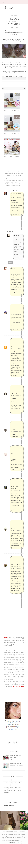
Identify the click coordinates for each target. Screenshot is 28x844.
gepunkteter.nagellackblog (16, 565)
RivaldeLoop (14, 785)
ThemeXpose (11, 831)
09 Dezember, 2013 (16, 568)
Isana (20, 782)
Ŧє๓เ (12, 454)
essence (9, 780)
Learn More (11, 842)
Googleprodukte (8, 645)
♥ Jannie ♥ (14, 393)
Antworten (21, 222)
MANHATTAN (6, 785)
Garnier (6, 787)
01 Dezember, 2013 (16, 197)
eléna (13, 429)
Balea (15, 782)
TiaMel (16, 235)
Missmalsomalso (16, 194)
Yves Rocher (18, 787)
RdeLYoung (15, 780)
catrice (6, 782)
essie (11, 782)
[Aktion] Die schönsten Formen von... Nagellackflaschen (15, 757)
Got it (19, 842)
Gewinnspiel (14, 15)
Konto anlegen (16, 652)
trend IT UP (6, 792)
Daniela (14, 269)
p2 (4, 780)
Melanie (14, 528)
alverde (10, 790)
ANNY (15, 790)
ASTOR (19, 790)
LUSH (5, 790)
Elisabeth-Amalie (15, 487)
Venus (13, 346)
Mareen (13, 312)
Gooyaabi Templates (22, 831)
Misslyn (11, 787)
